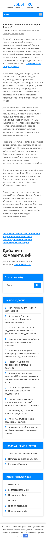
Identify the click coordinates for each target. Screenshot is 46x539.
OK (26, 536)
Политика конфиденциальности (23, 459)
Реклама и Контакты (17, 464)
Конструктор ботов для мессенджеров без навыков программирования (18, 319)
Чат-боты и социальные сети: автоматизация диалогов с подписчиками (20, 390)
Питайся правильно (17, 506)
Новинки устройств (17, 495)
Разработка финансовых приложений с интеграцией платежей (18, 365)
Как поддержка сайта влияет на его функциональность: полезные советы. (21, 430)
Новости (12, 500)
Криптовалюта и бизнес (19, 490)
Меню (6, 14)
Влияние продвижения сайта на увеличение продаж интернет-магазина (22, 342)
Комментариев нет (30, 31)
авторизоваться (22, 264)
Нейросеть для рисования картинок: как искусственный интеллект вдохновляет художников (22, 402)
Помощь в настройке (13, 33)
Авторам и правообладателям (22, 453)
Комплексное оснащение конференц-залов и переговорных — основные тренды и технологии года (22, 353)
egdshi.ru (23, 4)
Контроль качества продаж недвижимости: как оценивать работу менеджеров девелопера (20, 330)
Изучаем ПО (14, 484)
